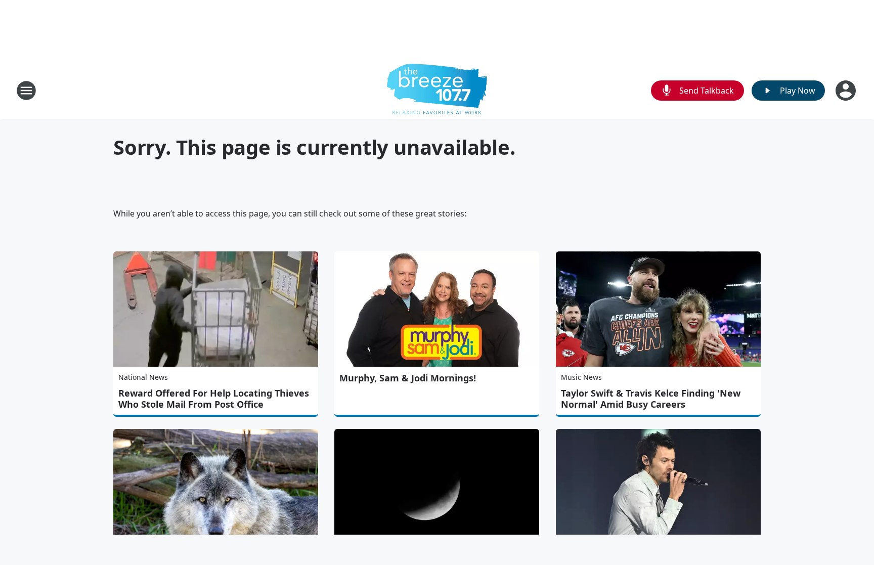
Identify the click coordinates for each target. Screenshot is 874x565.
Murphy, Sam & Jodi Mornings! (407, 377)
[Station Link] (437, 90)
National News (143, 377)
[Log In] (847, 90)
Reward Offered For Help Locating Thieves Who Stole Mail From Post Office (213, 398)
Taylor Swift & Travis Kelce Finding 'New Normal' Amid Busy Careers (650, 398)
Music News (581, 377)
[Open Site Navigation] (26, 90)
